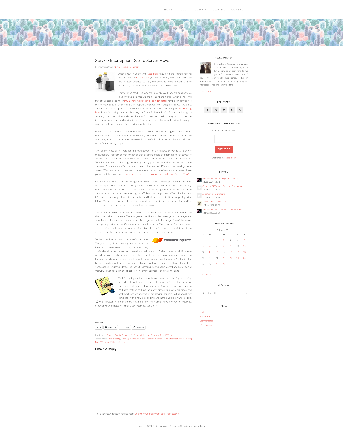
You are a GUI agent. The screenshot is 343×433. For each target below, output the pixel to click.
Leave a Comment (130, 66)
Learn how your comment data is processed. (157, 413)
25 (244, 258)
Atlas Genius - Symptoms (213, 193)
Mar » (208, 274)
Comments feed (207, 320)
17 (237, 252)
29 (224, 264)
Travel (163, 335)
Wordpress (123, 342)
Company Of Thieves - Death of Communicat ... (223, 186)
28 (217, 264)
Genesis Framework (189, 426)
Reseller (150, 338)
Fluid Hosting (143, 77)
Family (118, 335)
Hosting (124, 338)
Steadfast (153, 73)
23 (231, 258)
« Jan (202, 274)
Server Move (161, 338)
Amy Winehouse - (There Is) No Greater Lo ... (222, 209)
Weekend (104, 342)
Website (170, 335)
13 (210, 252)
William (113, 342)
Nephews (134, 338)
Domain (110, 335)
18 (244, 252)
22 (224, 258)
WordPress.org (207, 325)
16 (231, 252)
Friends (125, 335)
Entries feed (205, 316)
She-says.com (162, 426)
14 (217, 252)
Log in (202, 312)
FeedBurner (230, 157)
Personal (138, 335)
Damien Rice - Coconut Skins (215, 201)
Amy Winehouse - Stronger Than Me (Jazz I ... (222, 178)
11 (244, 246)
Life (131, 335)
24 (237, 258)
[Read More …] (206, 91)
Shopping (155, 335)
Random (146, 335)
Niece (143, 338)
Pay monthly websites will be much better (145, 100)
